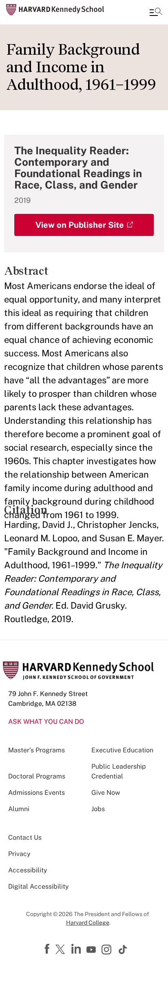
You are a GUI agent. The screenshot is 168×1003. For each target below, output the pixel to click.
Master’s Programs (36, 750)
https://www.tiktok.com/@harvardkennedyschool (123, 949)
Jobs (98, 809)
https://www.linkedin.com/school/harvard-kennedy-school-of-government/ (77, 949)
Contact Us (25, 837)
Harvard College (87, 922)
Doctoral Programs (36, 776)
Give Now (105, 792)
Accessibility (27, 870)
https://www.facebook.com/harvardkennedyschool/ (48, 949)
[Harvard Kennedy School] (55, 10)
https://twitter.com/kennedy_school (61, 950)
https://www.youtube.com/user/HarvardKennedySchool (92, 950)
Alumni (18, 809)
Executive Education (122, 750)
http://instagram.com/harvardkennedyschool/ (108, 950)
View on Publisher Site (79, 225)
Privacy (19, 854)
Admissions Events (36, 792)
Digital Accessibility (38, 886)
